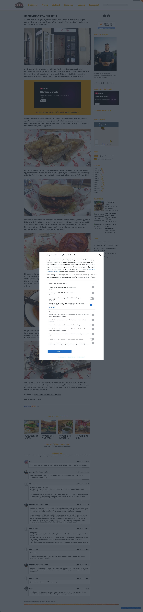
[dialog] (71, 306)
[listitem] (71, 283)
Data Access (71, 357)
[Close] (100, 255)
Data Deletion (62, 357)
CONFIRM (60, 351)
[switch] (92, 287)
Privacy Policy (80, 357)
